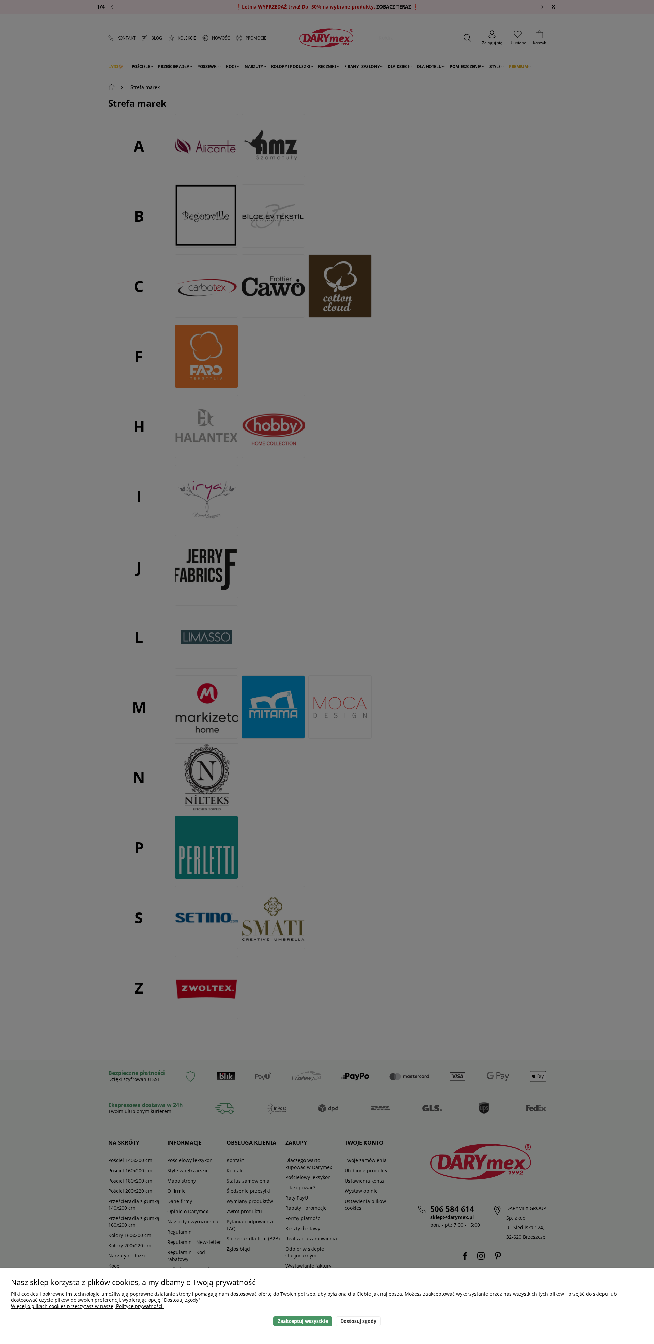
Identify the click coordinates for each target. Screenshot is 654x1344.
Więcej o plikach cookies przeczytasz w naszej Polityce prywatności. (87, 1306)
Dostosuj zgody (358, 1321)
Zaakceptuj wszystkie (303, 1321)
